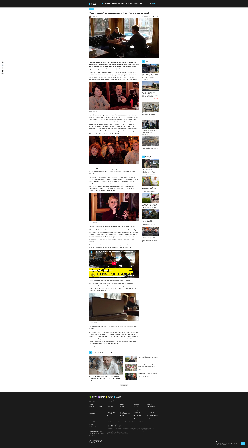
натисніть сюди (125, 433)
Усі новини (107, 3)
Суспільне (125, 432)
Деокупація (92, 413)
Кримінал (136, 404)
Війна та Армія (124, 418)
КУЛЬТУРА (91, 9)
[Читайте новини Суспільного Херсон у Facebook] (108, 425)
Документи (92, 435)
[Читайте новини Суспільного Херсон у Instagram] (112, 425)
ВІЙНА (90, 411)
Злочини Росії (137, 415)
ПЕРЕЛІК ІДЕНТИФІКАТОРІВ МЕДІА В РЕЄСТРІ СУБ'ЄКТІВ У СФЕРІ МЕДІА (96, 441)
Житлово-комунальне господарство (139, 409)
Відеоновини (137, 418)
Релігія (122, 415)
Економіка (110, 406)
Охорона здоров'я (125, 409)
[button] (2, 62)
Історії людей (150, 412)
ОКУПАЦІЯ (91, 409)
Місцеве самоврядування (125, 413)
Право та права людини (111, 413)
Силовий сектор (137, 412)
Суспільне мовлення (94, 429)
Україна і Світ (129, 3)
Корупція (122, 404)
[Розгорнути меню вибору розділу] (102, 3)
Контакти (91, 424)
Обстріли (91, 415)
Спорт (141, 3)
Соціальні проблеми (152, 415)
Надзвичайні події (152, 406)
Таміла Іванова (95, 16)
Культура (136, 3)
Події (96, 9)
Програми (91, 438)
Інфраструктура (151, 409)
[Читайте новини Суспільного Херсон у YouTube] (115, 425)
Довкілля (109, 409)
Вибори (135, 406)
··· (145, 4)
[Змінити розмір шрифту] (157, 16)
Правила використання (95, 431)
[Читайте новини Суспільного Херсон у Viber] (119, 425)
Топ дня (149, 418)
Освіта (122, 406)
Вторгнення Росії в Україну (118, 3)
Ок (242, 443)
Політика (109, 415)
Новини (91, 404)
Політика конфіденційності (96, 433)
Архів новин (92, 426)
